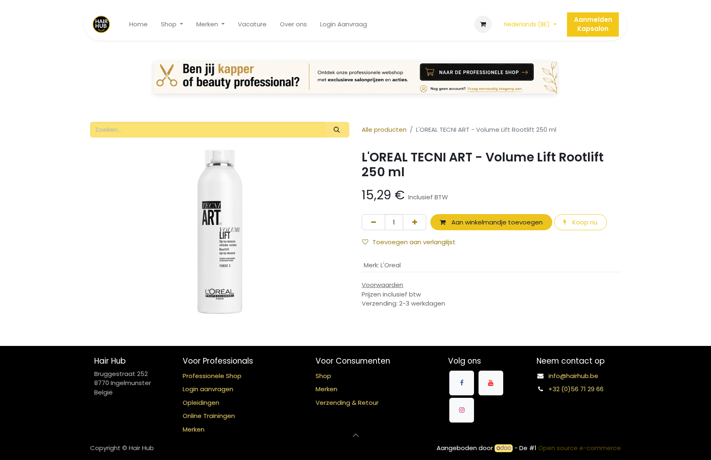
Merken (326, 389)
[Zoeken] (337, 130)
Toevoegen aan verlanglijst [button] (413, 242)
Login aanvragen (208, 389)
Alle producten (384, 129)
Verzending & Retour (347, 402)
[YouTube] (491, 383)
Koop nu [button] (584, 222)
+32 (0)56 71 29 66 (576, 389)
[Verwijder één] (373, 222)
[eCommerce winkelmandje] (483, 24)
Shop (323, 375)
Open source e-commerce (579, 448)
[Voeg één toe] (414, 222)
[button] (355, 435)
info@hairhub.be (573, 375)
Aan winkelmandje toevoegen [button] (496, 222)
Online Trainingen (209, 415)
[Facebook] (461, 383)
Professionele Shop (212, 375)
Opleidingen (201, 402)
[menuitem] (138, 24)
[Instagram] (461, 410)
